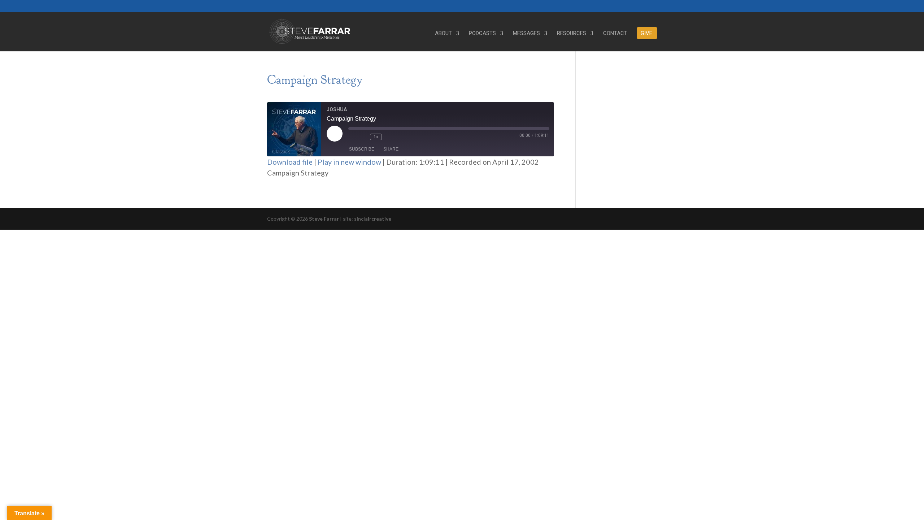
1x (376, 136)
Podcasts (482, 33)
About (443, 33)
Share (390, 149)
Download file (290, 161)
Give (646, 33)
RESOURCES (571, 33)
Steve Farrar (324, 219)
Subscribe (361, 149)
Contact (615, 33)
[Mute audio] (352, 137)
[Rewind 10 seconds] (362, 136)
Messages (526, 33)
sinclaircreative (372, 219)
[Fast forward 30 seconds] (389, 136)
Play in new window (349, 161)
